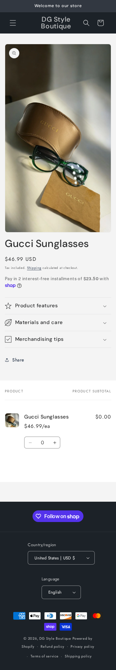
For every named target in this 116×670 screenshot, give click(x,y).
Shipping (34, 267)
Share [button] (18, 360)
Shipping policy (78, 656)
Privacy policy (82, 646)
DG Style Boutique (55, 638)
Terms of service (44, 656)
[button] (13, 23)
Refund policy (52, 646)
